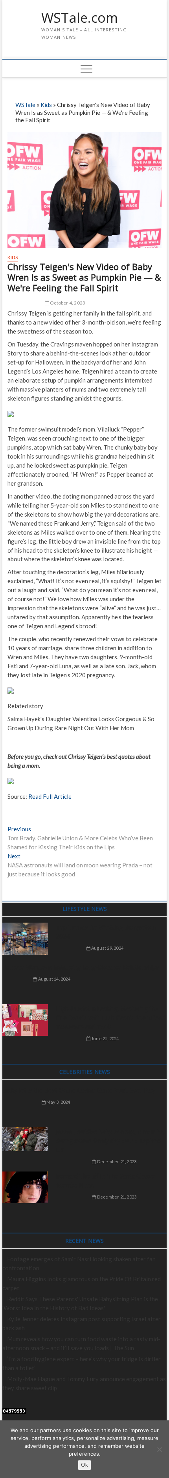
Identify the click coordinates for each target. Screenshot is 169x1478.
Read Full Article (50, 796)
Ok (84, 1465)
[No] (159, 1449)
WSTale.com (79, 18)
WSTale (25, 104)
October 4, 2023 (67, 303)
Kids (46, 104)
